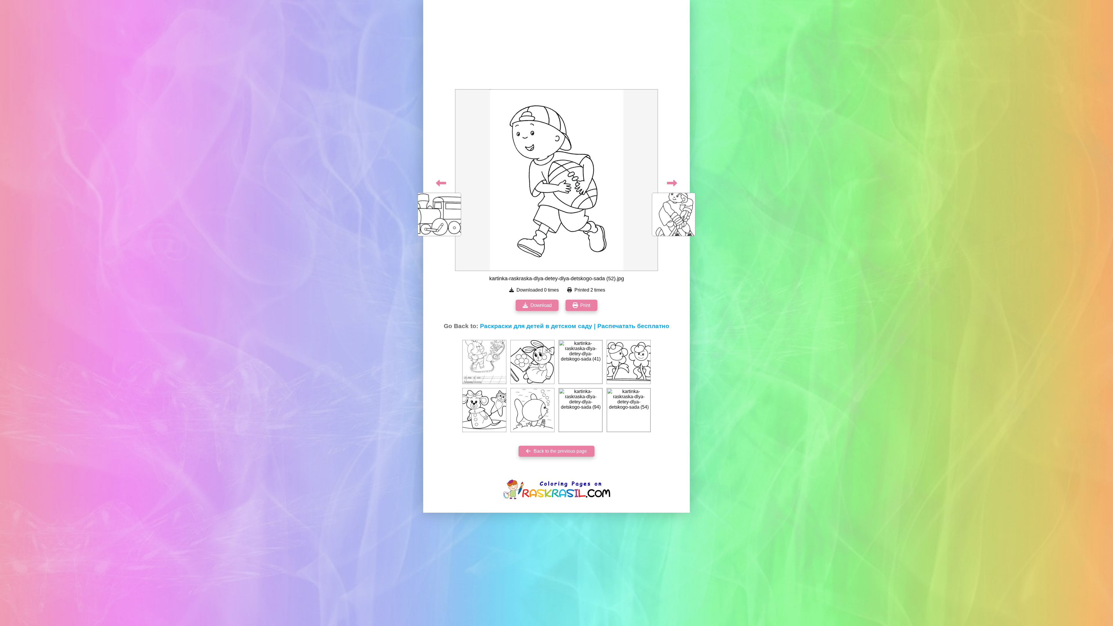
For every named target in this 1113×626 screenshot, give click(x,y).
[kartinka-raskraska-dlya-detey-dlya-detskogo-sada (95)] (484, 410)
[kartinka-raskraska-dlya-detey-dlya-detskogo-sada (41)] (581, 362)
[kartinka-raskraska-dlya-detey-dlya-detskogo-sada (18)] (629, 362)
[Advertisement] (556, 46)
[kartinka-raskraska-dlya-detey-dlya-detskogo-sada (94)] (581, 410)
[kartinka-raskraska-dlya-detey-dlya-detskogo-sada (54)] (629, 410)
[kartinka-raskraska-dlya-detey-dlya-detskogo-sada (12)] (484, 362)
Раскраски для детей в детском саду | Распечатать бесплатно (574, 326)
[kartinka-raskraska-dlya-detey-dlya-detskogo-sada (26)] (532, 410)
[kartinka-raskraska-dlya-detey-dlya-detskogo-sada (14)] (532, 362)
